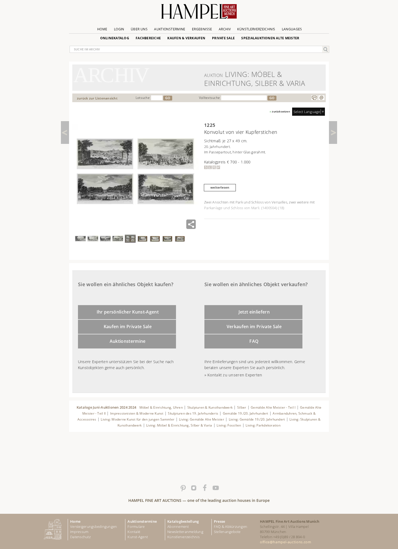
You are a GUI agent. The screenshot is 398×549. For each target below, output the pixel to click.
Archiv (225, 29)
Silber (241, 407)
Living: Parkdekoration (263, 425)
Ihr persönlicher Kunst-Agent (128, 312)
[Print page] (314, 97)
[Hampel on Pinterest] (183, 488)
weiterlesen (220, 187)
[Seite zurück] (65, 132)
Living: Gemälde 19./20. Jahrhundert (257, 419)
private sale (223, 38)
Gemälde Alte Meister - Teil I (273, 407)
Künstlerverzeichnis (256, 29)
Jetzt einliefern (254, 312)
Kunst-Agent (138, 536)
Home (102, 29)
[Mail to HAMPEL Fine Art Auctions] (321, 97)
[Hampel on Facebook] (204, 488)
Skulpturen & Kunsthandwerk (210, 407)
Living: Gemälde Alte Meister (201, 419)
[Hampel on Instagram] (194, 488)
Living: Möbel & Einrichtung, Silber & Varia (179, 425)
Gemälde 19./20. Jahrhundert (245, 413)
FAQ (254, 341)
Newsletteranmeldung (185, 531)
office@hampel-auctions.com (285, 542)
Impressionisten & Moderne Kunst (137, 413)
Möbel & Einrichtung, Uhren (161, 407)
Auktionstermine (169, 29)
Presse (219, 521)
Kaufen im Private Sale (128, 327)
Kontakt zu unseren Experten (234, 374)
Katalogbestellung (183, 521)
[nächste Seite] (333, 132)
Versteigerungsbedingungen (93, 526)
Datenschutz (80, 536)
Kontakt (134, 531)
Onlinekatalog (114, 38)
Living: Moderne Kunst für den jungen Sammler (137, 419)
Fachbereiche (148, 38)
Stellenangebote (227, 531)
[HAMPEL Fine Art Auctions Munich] (199, 13)
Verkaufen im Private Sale (254, 327)
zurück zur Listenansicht (97, 98)
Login (119, 29)
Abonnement (178, 526)
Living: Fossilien (229, 425)
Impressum (79, 531)
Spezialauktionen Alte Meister (270, 38)
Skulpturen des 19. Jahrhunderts (193, 413)
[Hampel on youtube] (215, 488)
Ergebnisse (202, 29)
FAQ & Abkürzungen (230, 526)
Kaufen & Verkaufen (186, 38)
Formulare (136, 526)
